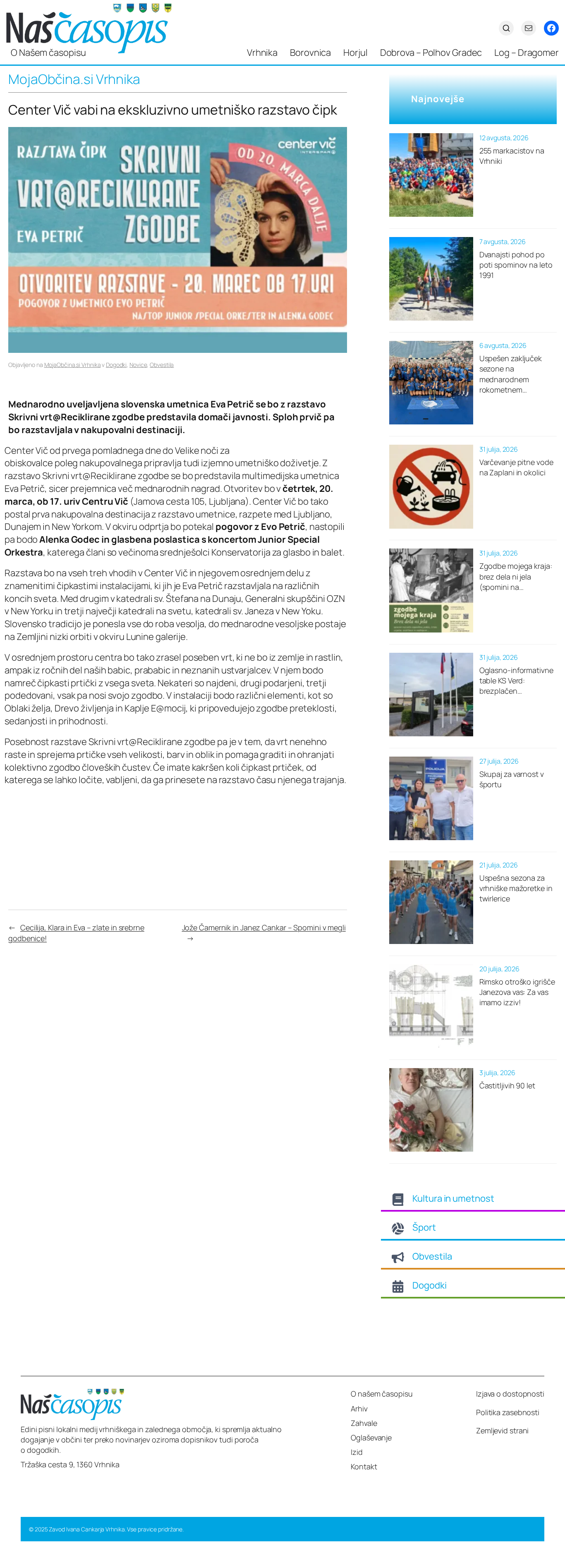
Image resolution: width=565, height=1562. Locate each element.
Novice (138, 365)
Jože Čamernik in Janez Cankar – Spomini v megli (264, 927)
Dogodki (116, 365)
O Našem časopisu (48, 52)
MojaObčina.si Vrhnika (72, 365)
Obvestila (162, 365)
